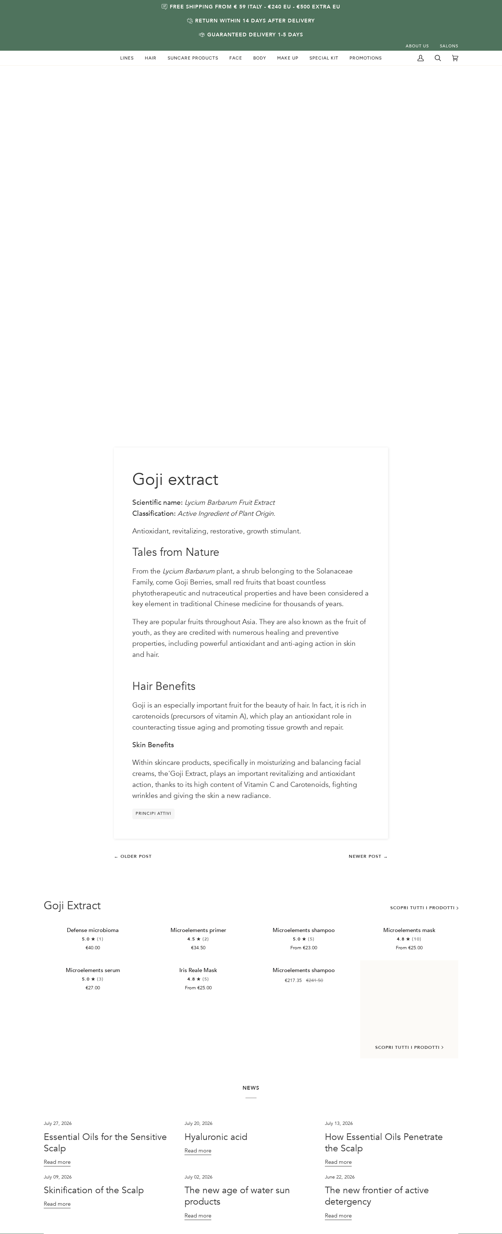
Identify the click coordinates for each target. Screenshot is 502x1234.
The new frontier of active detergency (377, 1196)
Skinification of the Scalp (94, 1190)
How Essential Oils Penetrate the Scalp (384, 1143)
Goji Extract (72, 906)
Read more (57, 1162)
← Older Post (133, 856)
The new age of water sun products (237, 1196)
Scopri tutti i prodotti (422, 908)
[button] (127, 58)
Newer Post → (368, 856)
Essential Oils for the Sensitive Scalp (105, 1143)
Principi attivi (153, 813)
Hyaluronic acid (215, 1137)
